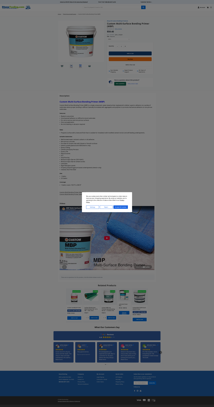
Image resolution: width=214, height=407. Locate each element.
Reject (106, 207)
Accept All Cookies (120, 207)
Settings (92, 207)
